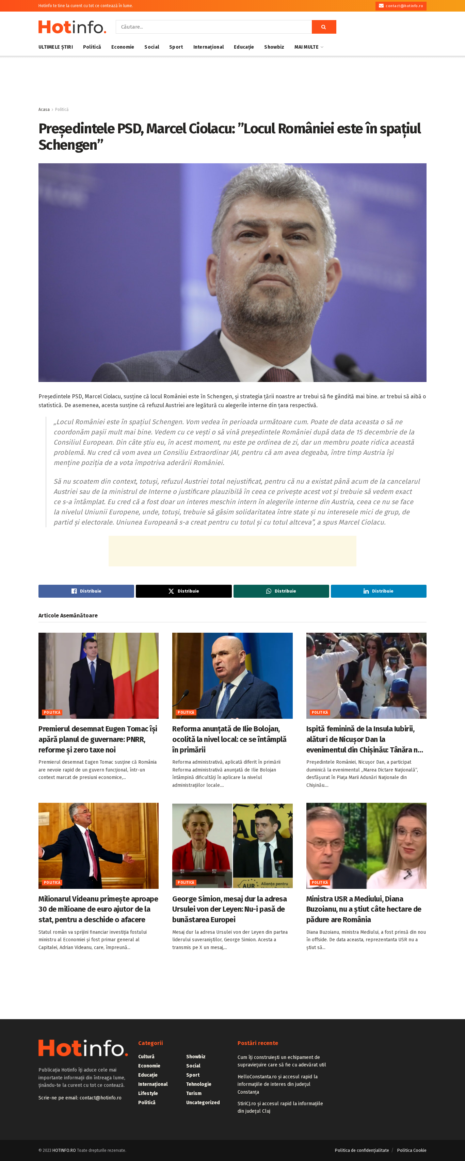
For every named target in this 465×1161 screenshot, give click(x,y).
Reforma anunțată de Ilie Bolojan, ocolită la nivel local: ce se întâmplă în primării (229, 739)
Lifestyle (148, 1093)
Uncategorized (203, 1103)
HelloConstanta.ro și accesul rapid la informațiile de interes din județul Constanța (278, 1084)
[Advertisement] (232, 81)
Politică (92, 47)
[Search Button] (324, 27)
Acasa (44, 109)
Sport (176, 47)
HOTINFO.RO (64, 1150)
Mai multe (306, 47)
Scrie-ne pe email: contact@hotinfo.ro (80, 1098)
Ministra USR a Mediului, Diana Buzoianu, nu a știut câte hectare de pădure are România (363, 909)
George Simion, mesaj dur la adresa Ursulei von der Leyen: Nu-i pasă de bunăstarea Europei (229, 909)
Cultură (146, 1057)
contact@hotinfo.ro (404, 6)
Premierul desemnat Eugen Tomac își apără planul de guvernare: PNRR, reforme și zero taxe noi (97, 739)
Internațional (208, 47)
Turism (194, 1093)
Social (151, 47)
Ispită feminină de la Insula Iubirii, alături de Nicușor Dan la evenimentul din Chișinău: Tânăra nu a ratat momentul (364, 739)
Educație (244, 47)
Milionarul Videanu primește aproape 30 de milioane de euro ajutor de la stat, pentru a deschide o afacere (98, 909)
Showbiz (274, 47)
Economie (122, 47)
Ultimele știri (55, 47)
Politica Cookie (412, 1150)
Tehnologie (198, 1084)
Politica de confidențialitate (362, 1150)
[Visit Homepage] (72, 26)
